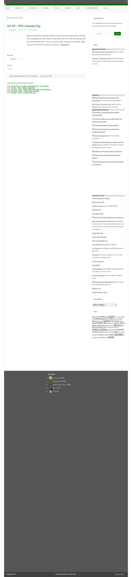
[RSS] (123, 2)
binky (120, 316)
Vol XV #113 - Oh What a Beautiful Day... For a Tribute (30, 86)
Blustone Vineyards (98, 202)
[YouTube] (117, 2)
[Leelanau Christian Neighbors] (102, 142)
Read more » (65, 45)
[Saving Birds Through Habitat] (102, 112)
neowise (95, 332)
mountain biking (112, 329)
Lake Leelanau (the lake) (16, 76)
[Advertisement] (108, 80)
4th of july (96, 317)
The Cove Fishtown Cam (100, 241)
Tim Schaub (96, 248)
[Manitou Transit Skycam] (100, 217)
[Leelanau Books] (98, 52)
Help (78, 8)
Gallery (67, 8)
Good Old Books (97, 269)
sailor (119, 332)
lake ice (117, 325)
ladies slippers (109, 325)
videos (105, 337)
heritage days (111, 323)
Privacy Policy (120, 574)
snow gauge (95, 334)
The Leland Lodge (97, 214)
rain (116, 331)
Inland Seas (104, 136)
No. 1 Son (55, 388)
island (122, 323)
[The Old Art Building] (99, 125)
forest (121, 321)
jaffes (94, 325)
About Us (18, 8)
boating (97, 318)
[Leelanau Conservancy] (100, 151)
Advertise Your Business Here (101, 58)
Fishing (106, 320)
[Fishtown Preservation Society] (102, 129)
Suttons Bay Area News (99, 237)
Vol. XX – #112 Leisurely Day (24, 26)
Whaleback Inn (96, 210)
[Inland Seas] (96, 136)
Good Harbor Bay (99, 323)
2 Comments (33, 30)
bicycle (116, 316)
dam (46, 76)
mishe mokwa (99, 329)
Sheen (55, 391)
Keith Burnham (57, 381)
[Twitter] (112, 2)
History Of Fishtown (98, 275)
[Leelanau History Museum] (101, 155)
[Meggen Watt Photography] (101, 98)
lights (104, 327)
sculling (123, 332)
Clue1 (105, 8)
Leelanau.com (96, 288)
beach (111, 316)
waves (111, 336)
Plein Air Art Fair (109, 332)
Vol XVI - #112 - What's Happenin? (23, 88)
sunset (118, 334)
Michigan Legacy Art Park (113, 327)
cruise (42, 76)
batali (106, 316)
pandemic (101, 332)
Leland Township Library (99, 292)
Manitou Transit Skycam (116, 217)
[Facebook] (114, 2)
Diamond (116, 319)
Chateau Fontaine (97, 206)
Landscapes (34, 76)
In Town (27, 76)
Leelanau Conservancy (115, 151)
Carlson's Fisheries (98, 261)
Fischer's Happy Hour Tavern (101, 198)
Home (7, 8)
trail (100, 337)
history (117, 323)
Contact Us (32, 8)
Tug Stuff (95, 255)
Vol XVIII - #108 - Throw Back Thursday (25, 91)
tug (102, 337)
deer (50, 76)
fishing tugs (114, 321)
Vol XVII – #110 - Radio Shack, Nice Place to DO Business (31, 89)
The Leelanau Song (98, 244)
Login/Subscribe (92, 8)
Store (56, 8)
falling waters (99, 321)
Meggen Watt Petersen (60, 384)
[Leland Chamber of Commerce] (102, 162)
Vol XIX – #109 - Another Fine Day (23, 93)
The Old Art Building (112, 125)
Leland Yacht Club (97, 233)
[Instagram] (119, 2)
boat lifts (104, 318)
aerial (102, 316)
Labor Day (102, 325)
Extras (45, 8)
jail (97, 325)
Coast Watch (96, 265)
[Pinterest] (121, 2)
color (111, 318)
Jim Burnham (12, 30)
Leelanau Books (109, 52)
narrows (120, 329)
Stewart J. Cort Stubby (106, 335)
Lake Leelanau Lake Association (102, 221)
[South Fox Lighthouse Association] (103, 119)
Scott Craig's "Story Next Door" (102, 104)
